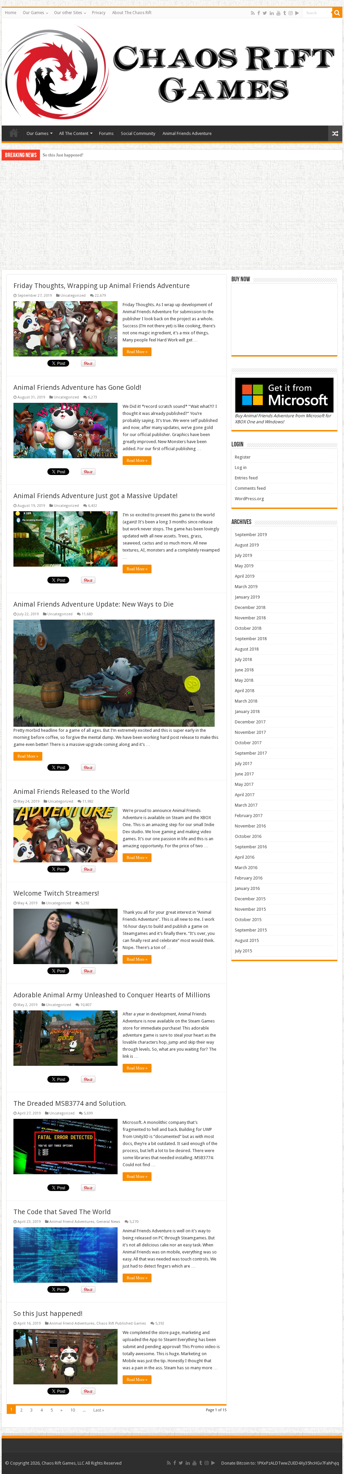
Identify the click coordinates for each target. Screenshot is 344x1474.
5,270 (133, 1222)
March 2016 (246, 867)
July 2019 (243, 555)
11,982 (87, 801)
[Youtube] (278, 13)
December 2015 (250, 898)
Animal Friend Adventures (71, 1222)
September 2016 (251, 846)
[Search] (337, 13)
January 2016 (247, 888)
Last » (98, 1410)
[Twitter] (265, 13)
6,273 (92, 397)
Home (10, 12)
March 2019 (246, 586)
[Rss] (252, 13)
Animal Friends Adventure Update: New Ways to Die (93, 604)
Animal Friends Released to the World (71, 792)
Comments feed (250, 488)
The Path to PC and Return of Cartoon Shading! (86, 154)
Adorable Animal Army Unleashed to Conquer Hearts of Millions (111, 995)
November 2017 (250, 732)
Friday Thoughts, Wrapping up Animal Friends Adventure (101, 286)
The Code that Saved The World (62, 1212)
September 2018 (251, 638)
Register (243, 457)
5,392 (159, 1323)
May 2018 (244, 680)
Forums (106, 133)
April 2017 (244, 794)
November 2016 (250, 825)
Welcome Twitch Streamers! (56, 893)
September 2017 (251, 753)
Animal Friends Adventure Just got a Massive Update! (95, 496)
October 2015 (248, 919)
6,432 (92, 506)
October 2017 (248, 742)
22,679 (100, 295)
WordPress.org (249, 498)
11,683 (87, 614)
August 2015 (247, 940)
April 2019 (244, 576)
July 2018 (243, 659)
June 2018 (244, 669)
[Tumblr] (285, 13)
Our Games (33, 12)
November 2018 (250, 617)
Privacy (98, 12)
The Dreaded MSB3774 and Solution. (70, 1103)
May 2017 (244, 784)
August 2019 (247, 545)
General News (108, 1222)
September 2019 (251, 534)
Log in (241, 467)
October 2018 (248, 628)
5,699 (88, 1113)
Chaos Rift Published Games (121, 1323)
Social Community (138, 133)
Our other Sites (68, 12)
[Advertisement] (172, 216)
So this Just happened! (48, 1314)
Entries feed (246, 477)
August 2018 (247, 649)
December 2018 (250, 607)
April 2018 (244, 690)
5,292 (84, 903)
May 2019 (244, 565)
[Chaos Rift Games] (172, 72)
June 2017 (244, 773)
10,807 (85, 1005)
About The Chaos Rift (132, 12)
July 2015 (243, 950)
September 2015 (251, 930)
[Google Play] (297, 13)
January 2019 (247, 597)
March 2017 (246, 805)
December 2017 (250, 721)
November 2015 (250, 909)
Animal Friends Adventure (187, 133)
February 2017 (248, 815)
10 (72, 1410)
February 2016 (248, 878)
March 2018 (246, 701)
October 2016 (248, 836)
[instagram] (290, 13)
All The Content (73, 133)
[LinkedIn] (271, 13)
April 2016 (244, 857)
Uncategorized (73, 295)
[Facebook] (259, 13)
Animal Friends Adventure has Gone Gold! (77, 387)
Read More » (137, 351)
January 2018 (247, 711)
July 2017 (243, 763)
